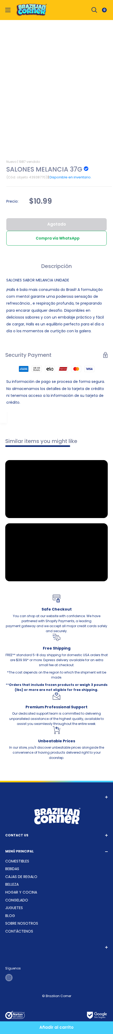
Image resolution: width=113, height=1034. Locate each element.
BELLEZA (12, 884)
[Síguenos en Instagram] (9, 977)
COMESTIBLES (17, 861)
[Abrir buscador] (94, 10)
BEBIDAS (12, 868)
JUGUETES (14, 907)
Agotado (56, 224)
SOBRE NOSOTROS (21, 923)
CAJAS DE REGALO (21, 876)
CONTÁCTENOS (19, 931)
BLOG (10, 915)
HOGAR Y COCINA (21, 892)
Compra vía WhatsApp (58, 238)
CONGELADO (16, 900)
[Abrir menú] (8, 10)
